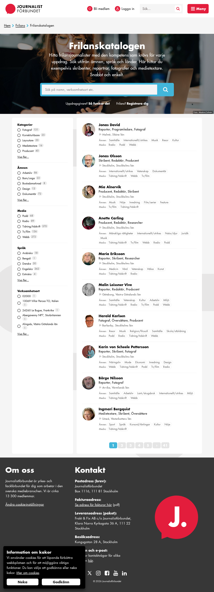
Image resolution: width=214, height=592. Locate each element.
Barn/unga (31, 178)
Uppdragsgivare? (88, 104)
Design (28, 189)
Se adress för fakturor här (93, 505)
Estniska (29, 274)
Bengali (28, 258)
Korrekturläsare (33, 135)
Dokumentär (31, 194)
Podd (27, 216)
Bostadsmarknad (33, 183)
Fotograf (30, 130)
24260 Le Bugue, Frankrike (40, 310)
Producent (30, 151)
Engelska (30, 269)
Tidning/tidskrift (34, 226)
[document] (44, 567)
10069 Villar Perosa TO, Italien (40, 302)
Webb (29, 237)
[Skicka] (165, 90)
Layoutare (30, 140)
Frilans (20, 25)
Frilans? (132, 104)
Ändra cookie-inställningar (24, 504)
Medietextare (32, 146)
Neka (22, 582)
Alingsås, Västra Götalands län (40, 325)
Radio (28, 221)
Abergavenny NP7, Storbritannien (41, 317)
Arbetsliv (29, 173)
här (90, 560)
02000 (28, 296)
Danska (29, 264)
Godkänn (61, 582)
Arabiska (30, 253)
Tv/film (29, 232)
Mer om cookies (27, 573)
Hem (7, 25)
